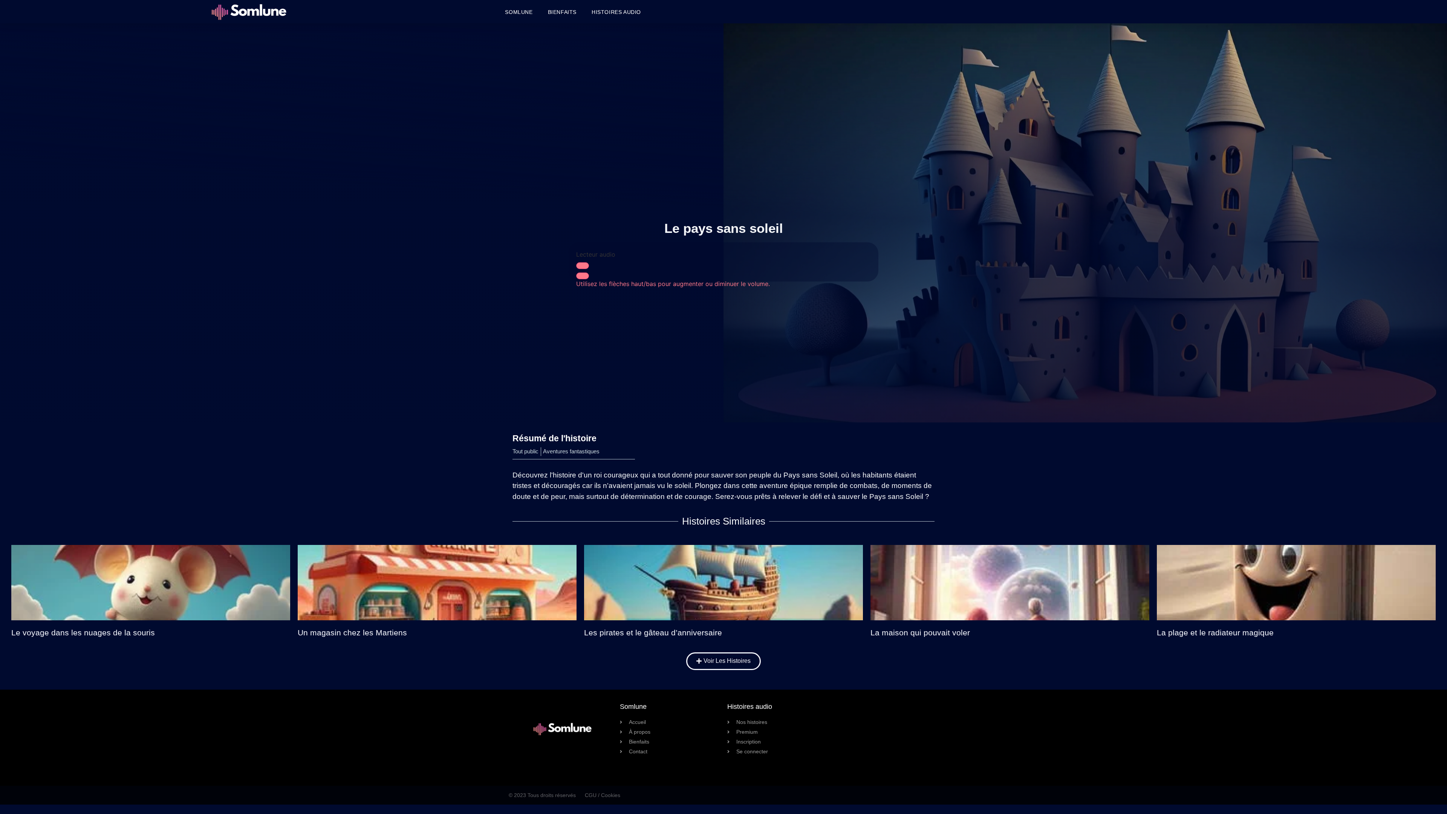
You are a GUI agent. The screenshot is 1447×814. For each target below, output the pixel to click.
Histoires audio (616, 12)
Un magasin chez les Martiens (352, 632)
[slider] (673, 284)
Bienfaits (562, 12)
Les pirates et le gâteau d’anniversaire (653, 632)
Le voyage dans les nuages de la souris (83, 632)
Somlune (518, 12)
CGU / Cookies (602, 795)
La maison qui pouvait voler (920, 632)
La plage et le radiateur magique (1215, 632)
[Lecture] (582, 265)
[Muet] (582, 275)
